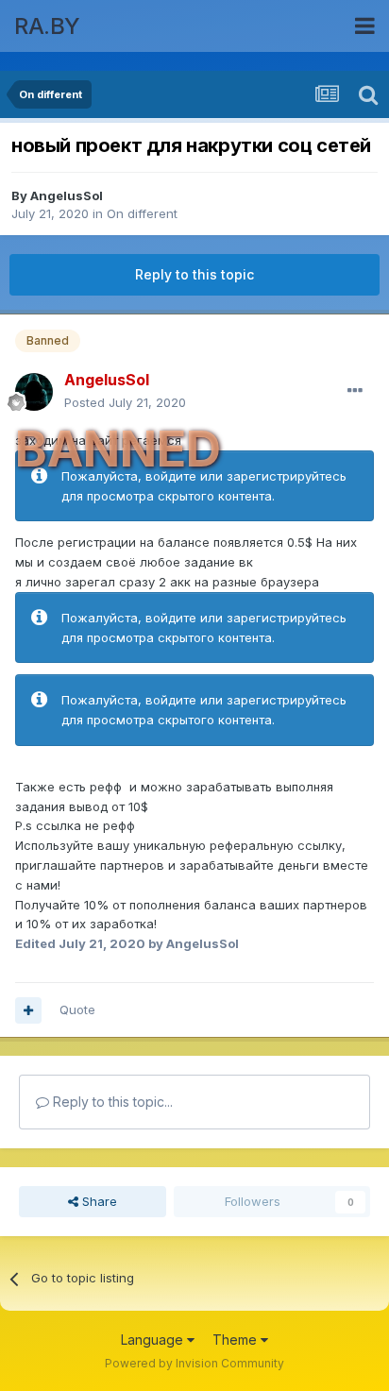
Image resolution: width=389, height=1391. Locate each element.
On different (142, 213)
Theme (236, 1340)
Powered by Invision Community (194, 1363)
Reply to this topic (194, 274)
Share (97, 1201)
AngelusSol (66, 195)
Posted (125, 402)
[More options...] (355, 391)
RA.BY (47, 26)
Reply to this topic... (111, 1102)
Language (154, 1340)
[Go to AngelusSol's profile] (34, 392)
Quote (77, 1009)
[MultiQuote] (28, 1010)
